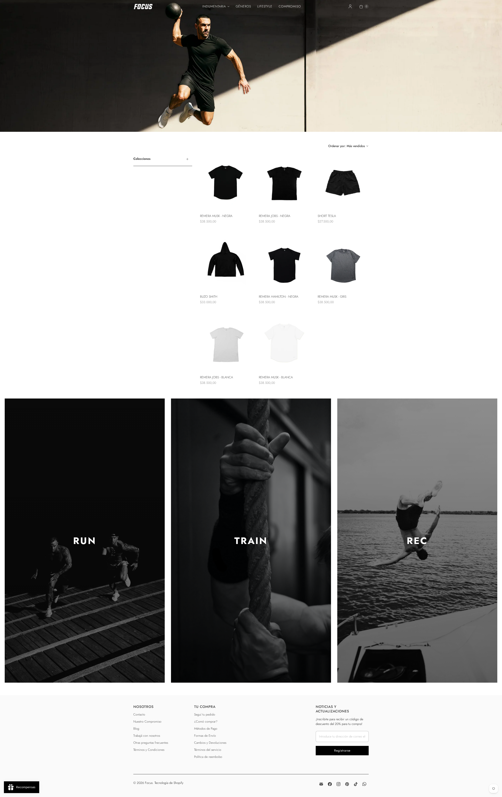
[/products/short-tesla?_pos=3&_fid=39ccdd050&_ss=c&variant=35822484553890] (343, 181)
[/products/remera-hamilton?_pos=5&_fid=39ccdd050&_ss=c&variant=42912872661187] (284, 261)
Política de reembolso (208, 757)
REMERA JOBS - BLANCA (216, 377)
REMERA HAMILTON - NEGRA (278, 296)
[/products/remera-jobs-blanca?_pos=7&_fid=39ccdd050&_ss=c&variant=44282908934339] (225, 342)
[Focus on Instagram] (338, 784)
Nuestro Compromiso (147, 721)
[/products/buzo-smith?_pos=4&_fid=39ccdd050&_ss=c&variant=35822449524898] (225, 261)
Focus (149, 783)
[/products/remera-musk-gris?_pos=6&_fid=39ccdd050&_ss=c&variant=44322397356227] (343, 261)
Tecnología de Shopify (169, 783)
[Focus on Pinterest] (347, 784)
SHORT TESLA (327, 216)
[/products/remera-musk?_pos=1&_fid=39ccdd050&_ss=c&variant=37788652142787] (225, 181)
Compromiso (290, 6)
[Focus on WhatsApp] (364, 784)
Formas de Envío (205, 735)
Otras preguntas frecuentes (150, 742)
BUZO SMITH (208, 296)
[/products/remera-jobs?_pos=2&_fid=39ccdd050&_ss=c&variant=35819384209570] (284, 181)
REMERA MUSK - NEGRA (216, 216)
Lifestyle (264, 6)
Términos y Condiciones (148, 749)
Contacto (139, 714)
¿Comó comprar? (205, 721)
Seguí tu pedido (204, 714)
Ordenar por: (346, 146)
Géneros (243, 6)
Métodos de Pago (205, 728)
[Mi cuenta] (350, 6)
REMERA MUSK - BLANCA (276, 377)
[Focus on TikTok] (355, 784)
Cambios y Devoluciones (210, 742)
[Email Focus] (321, 784)
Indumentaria (214, 6)
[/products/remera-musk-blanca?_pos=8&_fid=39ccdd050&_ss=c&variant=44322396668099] (284, 342)
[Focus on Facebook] (330, 784)
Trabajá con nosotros (146, 735)
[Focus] (143, 6)
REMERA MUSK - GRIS (332, 296)
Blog (136, 728)
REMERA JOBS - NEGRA (274, 216)
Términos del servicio (207, 749)
